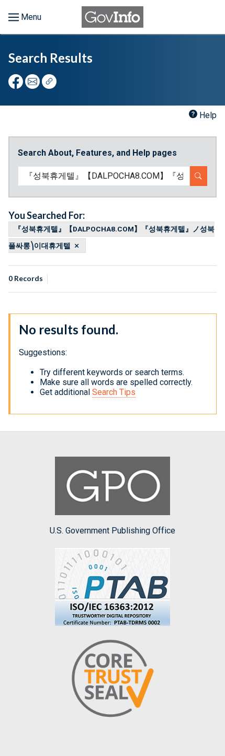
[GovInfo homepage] (112, 17)
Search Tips (114, 392)
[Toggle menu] (24, 17)
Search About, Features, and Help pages (97, 153)
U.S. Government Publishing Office (112, 531)
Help (208, 115)
